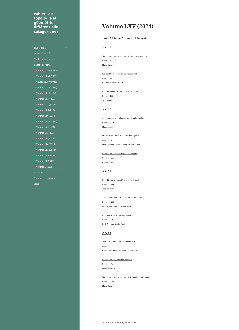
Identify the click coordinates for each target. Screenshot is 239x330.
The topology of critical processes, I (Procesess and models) (124, 56)
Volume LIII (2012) (46, 149)
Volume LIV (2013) (46, 144)
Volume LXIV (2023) (46, 87)
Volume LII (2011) (45, 155)
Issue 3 (129, 38)
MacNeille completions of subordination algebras (120, 136)
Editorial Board (42, 53)
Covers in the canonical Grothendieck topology (119, 153)
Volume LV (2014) (45, 138)
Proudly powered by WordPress (119, 322)
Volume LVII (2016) (46, 127)
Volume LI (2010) (45, 161)
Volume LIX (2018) (46, 115)
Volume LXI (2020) (46, 104)
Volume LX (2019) (45, 110)
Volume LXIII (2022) (46, 93)
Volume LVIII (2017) (46, 121)
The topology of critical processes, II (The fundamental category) (126, 277)
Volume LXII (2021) (46, 98)
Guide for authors (43, 59)
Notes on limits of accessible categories (117, 259)
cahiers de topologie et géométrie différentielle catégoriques (46, 22)
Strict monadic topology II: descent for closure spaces (122, 198)
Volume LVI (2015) (45, 132)
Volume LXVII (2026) (47, 70)
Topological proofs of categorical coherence (118, 242)
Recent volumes (43, 64)
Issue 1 (106, 47)
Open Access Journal (44, 178)
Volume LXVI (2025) (46, 76)
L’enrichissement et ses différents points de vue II (120, 180)
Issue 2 (118, 38)
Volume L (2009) (44, 166)
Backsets (38, 172)
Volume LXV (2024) (46, 81)
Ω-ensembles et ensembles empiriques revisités (120, 74)
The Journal (40, 47)
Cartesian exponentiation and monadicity (117, 215)
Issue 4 (141, 38)
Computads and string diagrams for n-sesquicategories (123, 118)
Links (37, 183)
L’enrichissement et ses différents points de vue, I (120, 92)
